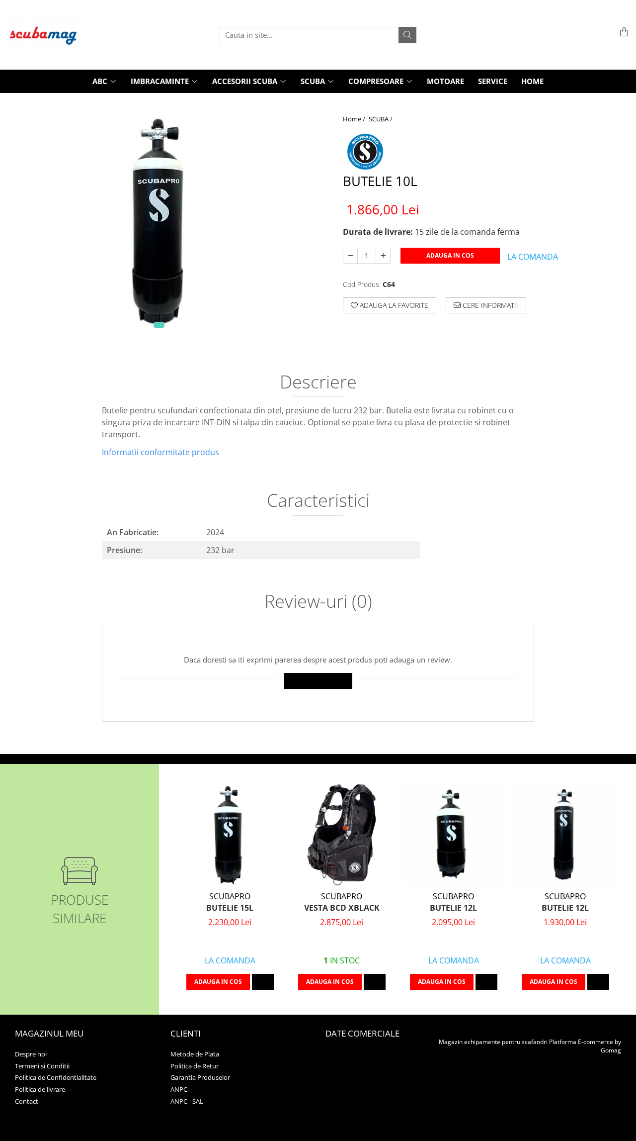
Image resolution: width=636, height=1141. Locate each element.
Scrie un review (318, 680)
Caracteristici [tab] (318, 501)
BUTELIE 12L (453, 907)
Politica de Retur (194, 1065)
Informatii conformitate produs (160, 452)
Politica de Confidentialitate (55, 1077)
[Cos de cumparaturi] (622, 32)
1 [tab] (159, 325)
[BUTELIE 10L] (159, 217)
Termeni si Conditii (42, 1065)
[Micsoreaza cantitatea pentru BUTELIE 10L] (350, 256)
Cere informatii (489, 305)
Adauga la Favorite (393, 305)
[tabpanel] (159, 217)
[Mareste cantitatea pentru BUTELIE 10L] (383, 256)
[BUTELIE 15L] (230, 835)
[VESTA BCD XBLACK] (342, 835)
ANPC (178, 1089)
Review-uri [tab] (318, 602)
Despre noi (31, 1053)
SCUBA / (381, 118)
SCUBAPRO (229, 896)
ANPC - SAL (186, 1101)
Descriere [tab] (318, 383)
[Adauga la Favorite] (263, 982)
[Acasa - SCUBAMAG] (57, 34)
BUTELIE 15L (229, 907)
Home (532, 81)
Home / (355, 118)
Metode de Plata (194, 1053)
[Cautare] (407, 35)
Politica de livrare (40, 1089)
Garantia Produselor (200, 1077)
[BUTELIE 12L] (453, 835)
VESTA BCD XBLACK (342, 907)
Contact (26, 1101)
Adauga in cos (450, 255)
